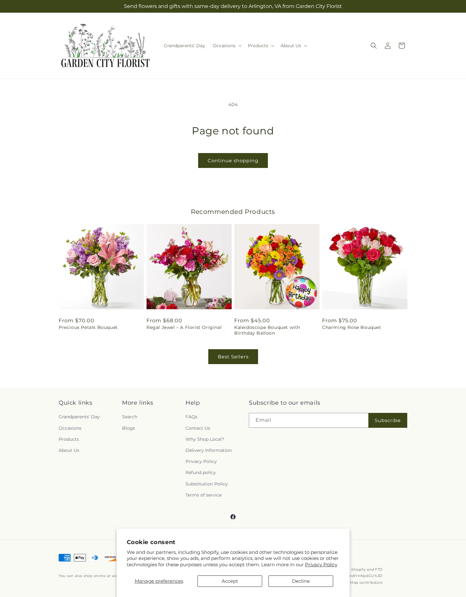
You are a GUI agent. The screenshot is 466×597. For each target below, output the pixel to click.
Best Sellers (233, 357)
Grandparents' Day (79, 417)
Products (69, 439)
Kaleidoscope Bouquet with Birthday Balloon (267, 330)
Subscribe (388, 420)
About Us (69, 450)
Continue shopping (233, 160)
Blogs (128, 428)
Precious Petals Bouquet (88, 327)
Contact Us (197, 428)
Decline (301, 581)
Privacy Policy (321, 565)
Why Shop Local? (204, 439)
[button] (226, 45)
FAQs (191, 417)
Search (129, 417)
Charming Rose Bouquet (351, 327)
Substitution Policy (206, 484)
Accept (230, 581)
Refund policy (200, 472)
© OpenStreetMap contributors (353, 582)
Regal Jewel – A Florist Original (184, 327)
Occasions (70, 428)
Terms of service (203, 495)
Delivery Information (208, 450)
